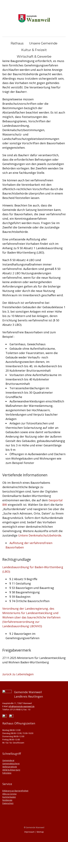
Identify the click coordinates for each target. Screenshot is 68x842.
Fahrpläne (6, 773)
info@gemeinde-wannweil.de (21, 706)
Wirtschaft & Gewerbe (34, 56)
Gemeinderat (8, 760)
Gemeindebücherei (11, 763)
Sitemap (40, 832)
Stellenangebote (9, 766)
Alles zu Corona (9, 794)
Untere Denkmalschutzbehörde (39, 535)
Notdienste (7, 800)
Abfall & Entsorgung (11, 770)
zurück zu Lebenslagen (18, 674)
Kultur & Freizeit (34, 50)
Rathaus (17, 43)
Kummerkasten (9, 797)
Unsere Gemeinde (43, 43)
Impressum (29, 832)
